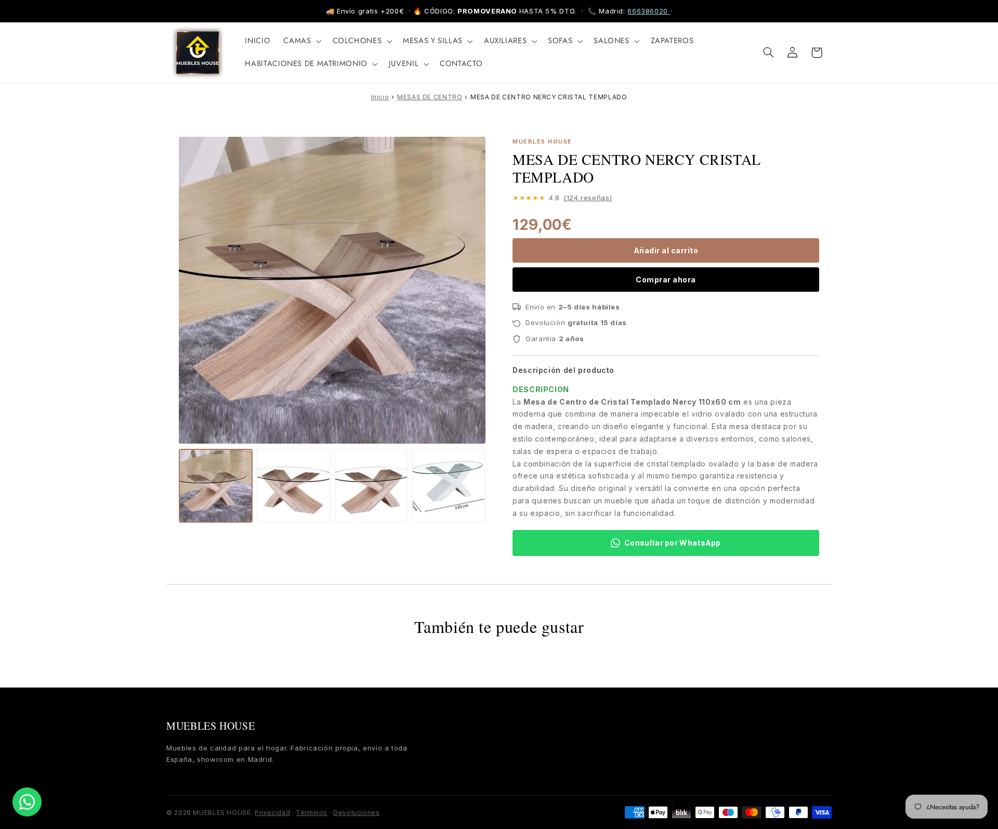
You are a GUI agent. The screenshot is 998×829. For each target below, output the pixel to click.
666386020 (648, 11)
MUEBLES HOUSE (210, 726)
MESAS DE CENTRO (429, 97)
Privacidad (272, 813)
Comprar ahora (666, 279)
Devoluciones (356, 813)
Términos (311, 813)
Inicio (380, 97)
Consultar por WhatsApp (672, 542)
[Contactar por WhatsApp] (27, 802)
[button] (301, 41)
